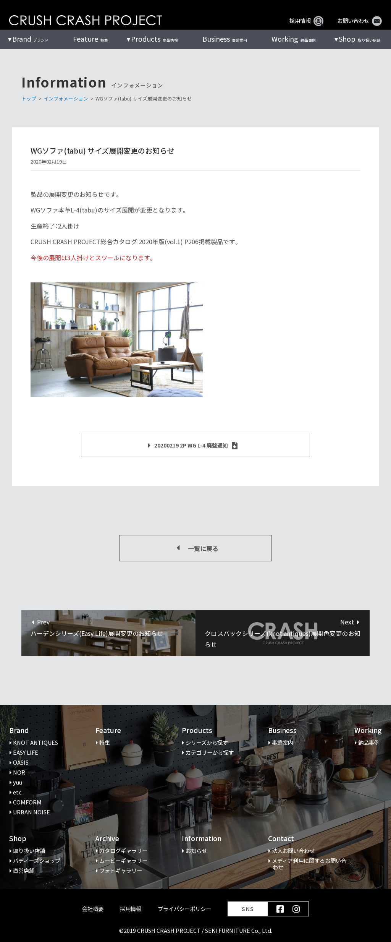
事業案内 (224, 39)
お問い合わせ (353, 20)
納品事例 (293, 39)
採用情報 (300, 20)
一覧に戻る (203, 548)
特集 (90, 39)
